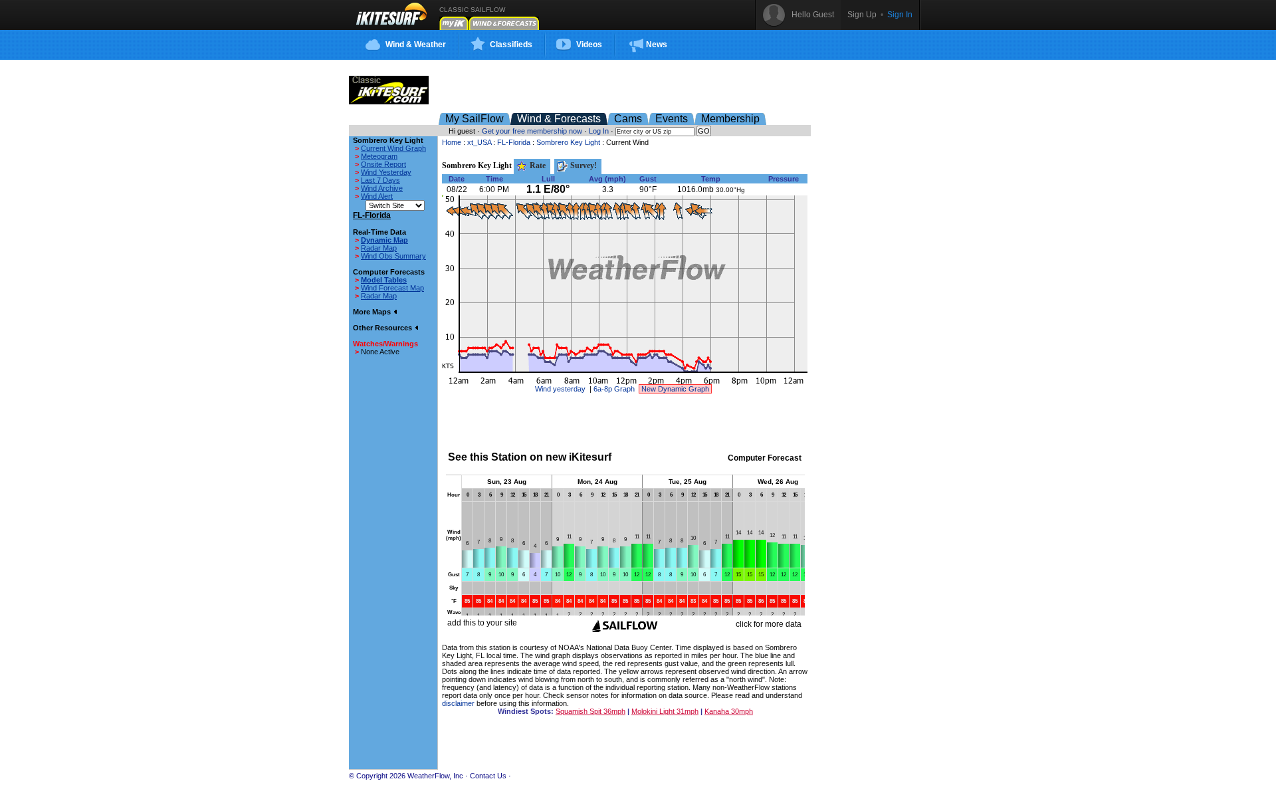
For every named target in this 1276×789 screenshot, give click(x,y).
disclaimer (458, 703)
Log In (599, 131)
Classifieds (511, 44)
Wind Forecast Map (392, 288)
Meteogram (379, 156)
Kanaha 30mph (728, 711)
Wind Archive (382, 188)
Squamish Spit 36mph (590, 711)
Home (451, 142)
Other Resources (383, 328)
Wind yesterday (560, 389)
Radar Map (379, 248)
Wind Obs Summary (393, 256)
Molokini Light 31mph (664, 711)
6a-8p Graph (614, 389)
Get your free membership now (532, 131)
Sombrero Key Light (568, 142)
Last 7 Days (380, 180)
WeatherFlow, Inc (435, 776)
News (656, 44)
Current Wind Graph (393, 148)
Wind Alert (377, 196)
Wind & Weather (415, 44)
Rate (537, 165)
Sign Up (862, 14)
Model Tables (384, 280)
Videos (589, 44)
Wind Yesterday (386, 172)
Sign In (899, 14)
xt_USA (479, 142)
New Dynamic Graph (675, 389)
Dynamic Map (384, 240)
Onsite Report (383, 164)
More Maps (373, 312)
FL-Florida (513, 142)
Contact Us (488, 776)
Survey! (582, 165)
